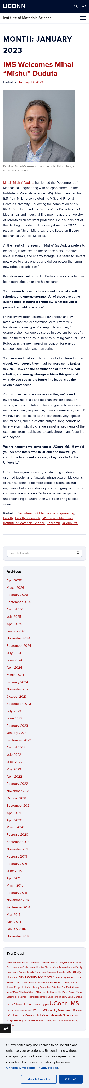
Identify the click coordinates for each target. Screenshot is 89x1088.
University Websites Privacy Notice (32, 1068)
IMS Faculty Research (65, 977)
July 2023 (14, 711)
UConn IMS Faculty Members (51, 1010)
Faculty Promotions (36, 972)
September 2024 (19, 646)
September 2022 (19, 740)
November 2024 (18, 638)
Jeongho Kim (70, 982)
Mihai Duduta (42, 992)
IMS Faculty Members (57, 518)
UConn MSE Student (33, 1020)
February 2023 (17, 726)
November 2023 (18, 689)
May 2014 (13, 915)
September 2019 (18, 842)
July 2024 (14, 653)
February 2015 (17, 893)
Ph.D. (78, 992)
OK (68, 1079)
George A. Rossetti (55, 972)
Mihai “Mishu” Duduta (18, 183)
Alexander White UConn (18, 962)
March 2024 (15, 675)
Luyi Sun (61, 987)
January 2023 (16, 733)
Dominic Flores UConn (47, 967)
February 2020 (17, 835)
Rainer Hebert (27, 997)
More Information (39, 1079)
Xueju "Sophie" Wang (67, 1020)
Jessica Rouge (14, 987)
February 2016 (17, 864)
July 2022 (14, 755)
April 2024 (14, 667)
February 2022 (17, 784)
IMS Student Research (52, 982)
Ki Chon (28, 987)
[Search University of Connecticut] (76, 6)
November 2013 (18, 936)
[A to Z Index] (84, 6)
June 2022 (14, 762)
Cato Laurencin (14, 967)
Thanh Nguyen (41, 1004)
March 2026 (15, 588)
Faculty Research (27, 518)
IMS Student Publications (29, 982)
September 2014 (18, 907)
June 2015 (14, 871)
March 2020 (15, 827)
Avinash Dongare (58, 962)
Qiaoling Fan (13, 997)
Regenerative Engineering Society (50, 997)
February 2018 (17, 856)
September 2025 (19, 602)
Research (53, 523)
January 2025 (16, 631)
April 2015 (14, 878)
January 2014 (16, 929)
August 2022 (16, 747)
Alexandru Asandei (40, 962)
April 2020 (14, 820)
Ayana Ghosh (74, 962)
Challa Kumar (29, 967)
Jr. (23, 987)
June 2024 (14, 660)
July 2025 (14, 617)
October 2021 (16, 798)
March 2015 (15, 885)
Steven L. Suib (23, 1004)
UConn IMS (70, 523)
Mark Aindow (72, 987)
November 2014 (18, 900)
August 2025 (16, 609)
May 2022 (14, 769)
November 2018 (18, 849)
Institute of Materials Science (27, 18)
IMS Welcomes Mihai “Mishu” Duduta (38, 69)
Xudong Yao (50, 1020)
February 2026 (17, 595)
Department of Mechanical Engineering (45, 513)
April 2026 (14, 580)
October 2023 (17, 696)
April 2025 (14, 624)
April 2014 (14, 922)
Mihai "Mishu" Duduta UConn (21, 992)
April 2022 (14, 777)
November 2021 (18, 791)
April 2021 (14, 813)
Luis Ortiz (51, 987)
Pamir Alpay (68, 992)
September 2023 (19, 704)
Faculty (8, 518)
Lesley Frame (39, 987)
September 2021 (18, 806)
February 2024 (17, 682)
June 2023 (14, 718)
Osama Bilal (55, 992)
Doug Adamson (67, 967)
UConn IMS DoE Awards (19, 1010)
